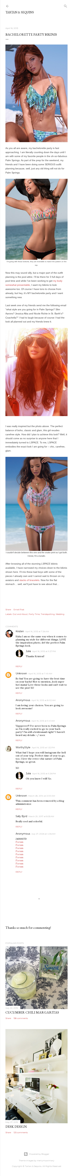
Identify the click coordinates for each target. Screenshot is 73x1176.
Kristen (20, 631)
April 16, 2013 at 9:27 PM (44, 651)
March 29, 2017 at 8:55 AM (41, 816)
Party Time (34, 614)
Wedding (60, 614)
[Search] (65, 5)
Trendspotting (48, 614)
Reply (19, 666)
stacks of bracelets (29, 580)
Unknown (21, 673)
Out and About (20, 614)
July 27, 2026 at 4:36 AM (43, 834)
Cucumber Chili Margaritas (32, 1012)
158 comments (21, 1018)
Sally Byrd (21, 816)
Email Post (19, 609)
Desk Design (16, 1126)
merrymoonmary (45, 1160)
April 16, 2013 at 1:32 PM (43, 747)
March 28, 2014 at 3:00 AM (41, 796)
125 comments (21, 1132)
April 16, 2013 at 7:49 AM (40, 673)
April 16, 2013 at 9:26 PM (44, 773)
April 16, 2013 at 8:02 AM (43, 700)
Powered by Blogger (39, 1154)
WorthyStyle (23, 747)
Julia (28, 651)
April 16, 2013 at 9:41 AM (43, 721)
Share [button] (8, 609)
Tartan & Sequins (19, 12)
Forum (19, 841)
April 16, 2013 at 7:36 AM (37, 631)
